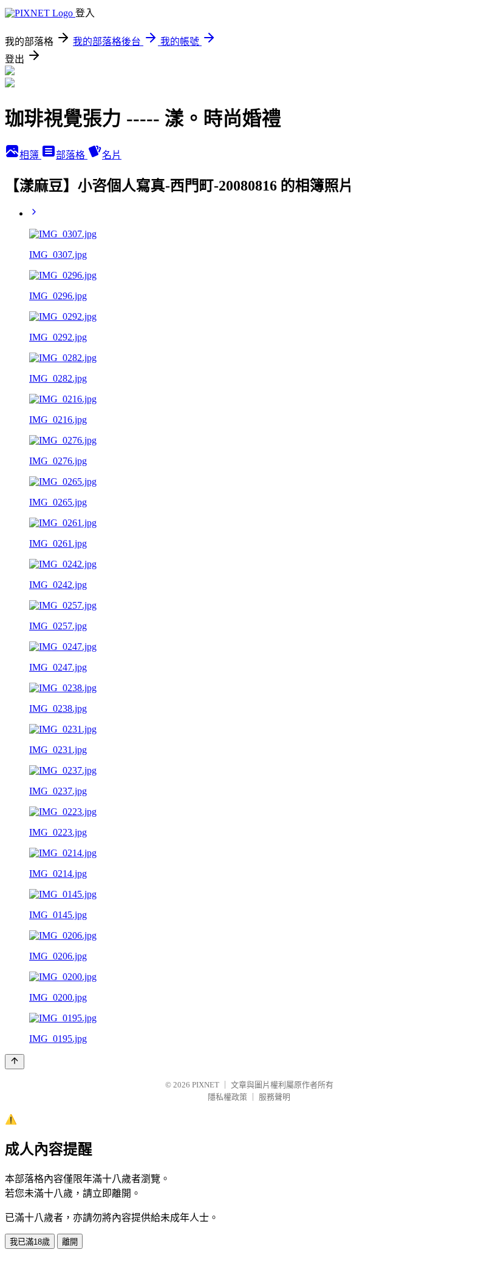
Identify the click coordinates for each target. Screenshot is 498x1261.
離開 (70, 1241)
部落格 (71, 155)
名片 (111, 155)
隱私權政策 (227, 1096)
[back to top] (14, 1061)
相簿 (30, 155)
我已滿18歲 (30, 1241)
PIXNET (205, 1084)
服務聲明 (274, 1096)
